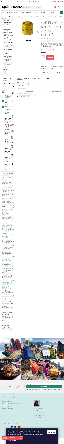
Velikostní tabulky (6, 406)
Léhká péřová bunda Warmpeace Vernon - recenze (8, 270)
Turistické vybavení (8, 32)
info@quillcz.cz (39, 408)
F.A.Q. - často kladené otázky (9, 408)
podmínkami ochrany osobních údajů (51, 389)
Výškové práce (7, 78)
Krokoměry (6, 53)
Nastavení (12, 440)
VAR (51, 64)
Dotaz (46, 72)
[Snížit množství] (44, 57)
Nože (5, 38)
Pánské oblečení (7, 20)
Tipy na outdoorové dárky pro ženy (7, 248)
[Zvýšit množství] (44, 56)
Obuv (4, 27)
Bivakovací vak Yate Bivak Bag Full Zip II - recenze (8, 211)
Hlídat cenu (60, 73)
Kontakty (51, 12)
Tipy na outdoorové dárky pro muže (7, 258)
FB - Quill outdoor (40, 415)
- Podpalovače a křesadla (9, 50)
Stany (4, 67)
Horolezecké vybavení (6, 30)
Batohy (5, 71)
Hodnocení (47, 78)
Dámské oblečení (7, 22)
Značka (34, 78)
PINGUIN (57, 91)
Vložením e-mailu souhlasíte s (43, 389)
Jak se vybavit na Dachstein (7, 188)
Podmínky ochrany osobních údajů (10, 403)
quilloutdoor (38, 417)
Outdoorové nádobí (8, 35)
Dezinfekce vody (8, 57)
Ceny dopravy (5, 400)
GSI (60, 91)
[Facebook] (2, 1)
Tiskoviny (5, 80)
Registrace (60, 1)
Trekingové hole (7, 55)
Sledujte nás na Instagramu (34, 359)
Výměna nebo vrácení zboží (8, 405)
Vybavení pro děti (7, 24)
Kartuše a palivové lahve (56, 66)
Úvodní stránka (3, 13)
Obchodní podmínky (7, 401)
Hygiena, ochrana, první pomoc (8, 59)
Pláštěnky (6, 66)
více (13, 186)
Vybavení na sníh (7, 76)
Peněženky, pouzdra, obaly (9, 62)
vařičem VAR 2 (29, 91)
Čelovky (5, 52)
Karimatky (5, 74)
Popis (19, 78)
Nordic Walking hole (8, 56)
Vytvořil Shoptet (59, 441)
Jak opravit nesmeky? (5, 237)
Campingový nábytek (9, 37)
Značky (4, 86)
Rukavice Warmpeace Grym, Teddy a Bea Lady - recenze (7, 225)
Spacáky (5, 69)
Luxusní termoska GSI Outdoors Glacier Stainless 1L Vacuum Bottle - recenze (8, 285)
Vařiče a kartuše (7, 39)
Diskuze (40, 78)
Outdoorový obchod (12, 12)
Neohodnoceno (52, 38)
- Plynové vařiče (9, 42)
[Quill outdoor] (12, 7)
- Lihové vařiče (8, 44)
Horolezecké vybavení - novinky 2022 (7, 177)
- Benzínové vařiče (9, 41)
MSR (53, 91)
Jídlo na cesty (7, 34)
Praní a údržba (7, 64)
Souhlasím (51, 432)
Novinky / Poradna (40, 12)
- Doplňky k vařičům (9, 48)
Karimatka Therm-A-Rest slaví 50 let (8, 199)
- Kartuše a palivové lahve (10, 46)
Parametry (26, 78)
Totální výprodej (26, 12)
